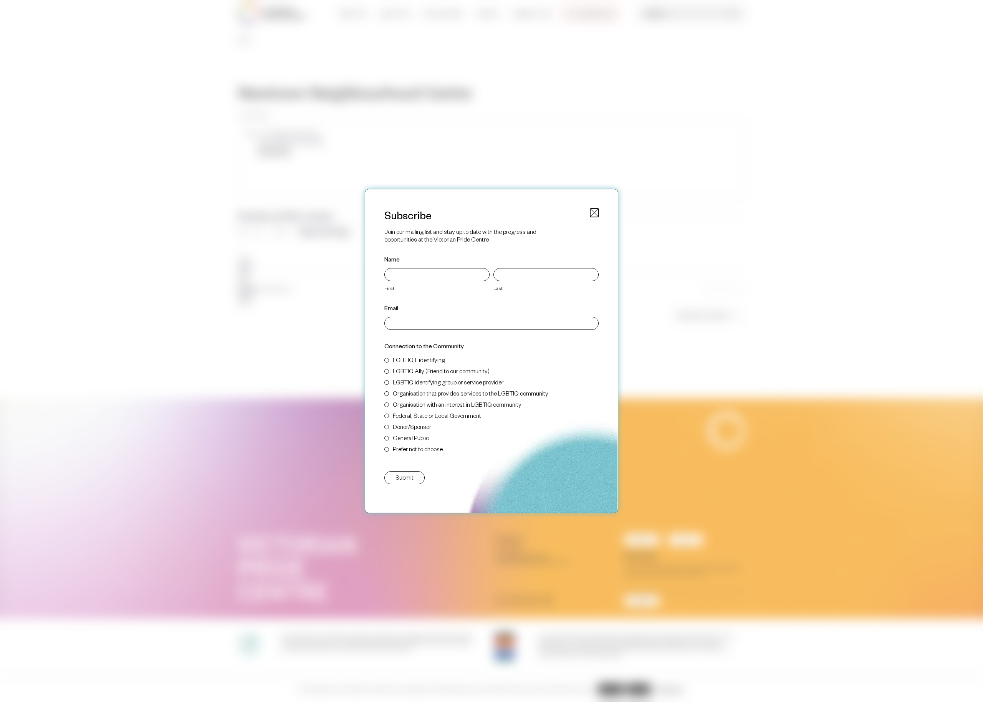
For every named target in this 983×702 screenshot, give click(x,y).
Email (391, 307)
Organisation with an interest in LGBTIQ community (457, 404)
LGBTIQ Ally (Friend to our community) (441, 370)
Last (498, 288)
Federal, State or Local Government (437, 415)
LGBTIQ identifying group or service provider (448, 382)
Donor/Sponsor (412, 426)
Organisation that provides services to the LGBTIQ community (470, 393)
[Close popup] (594, 213)
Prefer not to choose (418, 448)
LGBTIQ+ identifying (419, 359)
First (389, 288)
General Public (411, 437)
